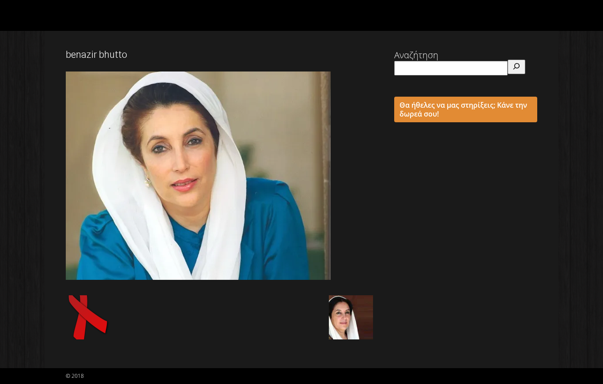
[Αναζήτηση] (516, 67)
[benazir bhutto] (198, 276)
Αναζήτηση (416, 55)
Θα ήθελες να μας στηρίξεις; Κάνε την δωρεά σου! (463, 109)
